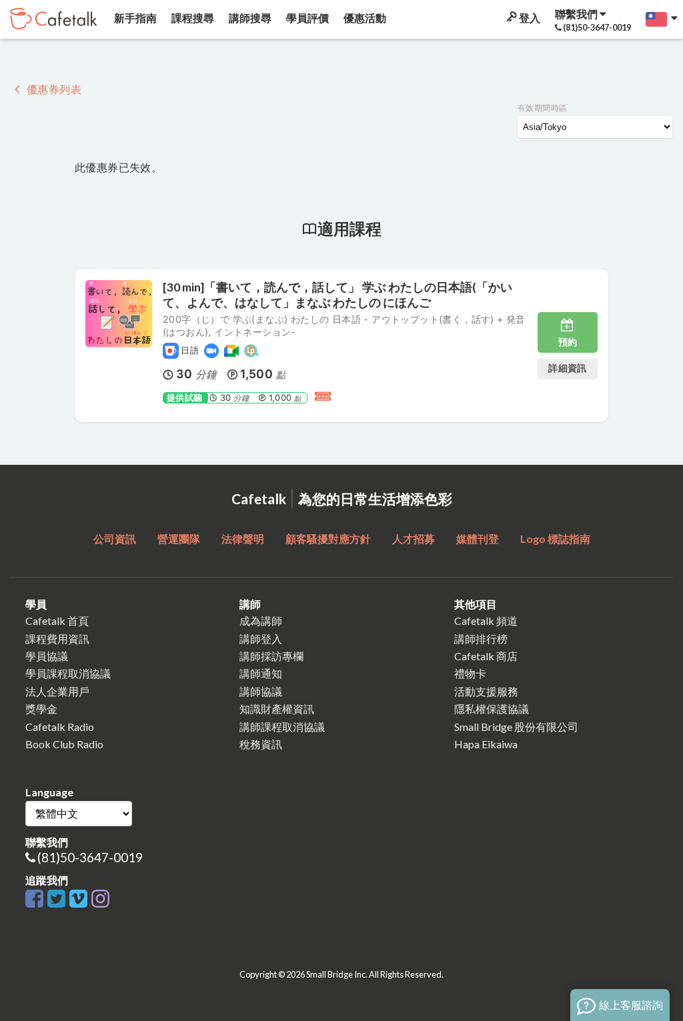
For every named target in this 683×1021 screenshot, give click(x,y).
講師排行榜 (481, 638)
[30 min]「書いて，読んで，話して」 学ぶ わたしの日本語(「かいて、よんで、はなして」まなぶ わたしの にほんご (337, 294)
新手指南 (134, 17)
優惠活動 (364, 17)
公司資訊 (114, 538)
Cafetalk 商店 (486, 656)
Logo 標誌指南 (555, 538)
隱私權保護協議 (491, 708)
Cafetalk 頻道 (486, 620)
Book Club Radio (64, 744)
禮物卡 (470, 673)
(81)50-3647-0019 (90, 857)
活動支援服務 (486, 691)
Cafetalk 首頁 (57, 620)
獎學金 (41, 708)
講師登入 (260, 638)
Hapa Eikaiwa (486, 744)
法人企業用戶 (57, 691)
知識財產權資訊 (276, 708)
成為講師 (260, 620)
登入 (528, 17)
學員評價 (306, 17)
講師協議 (260, 691)
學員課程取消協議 (68, 673)
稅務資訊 (260, 744)
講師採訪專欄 (271, 656)
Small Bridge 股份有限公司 (516, 726)
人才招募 (413, 538)
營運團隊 (178, 538)
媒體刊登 (477, 538)
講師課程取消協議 (282, 726)
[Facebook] (36, 899)
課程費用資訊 (57, 638)
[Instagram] (100, 899)
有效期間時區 (542, 108)
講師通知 (260, 673)
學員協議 (46, 656)
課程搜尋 (191, 17)
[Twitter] (58, 899)
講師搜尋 (249, 17)
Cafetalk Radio (59, 726)
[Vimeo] (80, 899)
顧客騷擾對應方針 (328, 538)
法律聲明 (242, 538)
